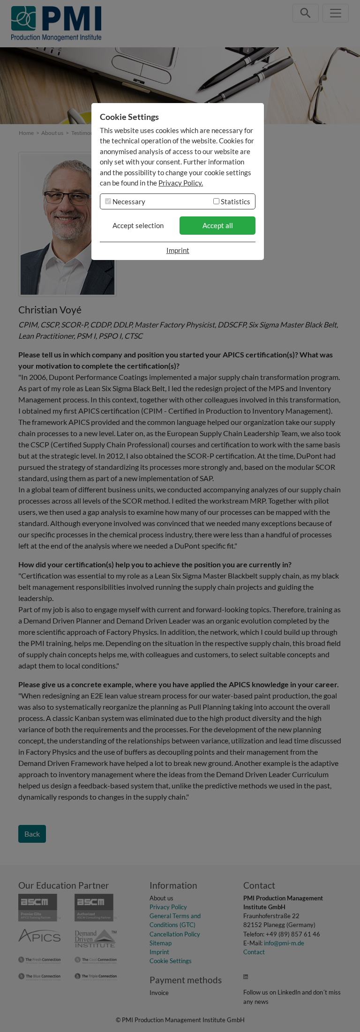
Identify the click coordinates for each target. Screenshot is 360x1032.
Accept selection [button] (138, 225)
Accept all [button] (217, 225)
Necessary (128, 201)
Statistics (234, 201)
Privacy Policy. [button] (180, 182)
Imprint (177, 250)
